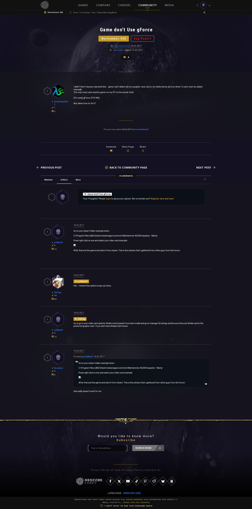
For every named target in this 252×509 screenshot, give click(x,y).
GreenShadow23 (122, 46)
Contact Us (153, 470)
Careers (124, 5)
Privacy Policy (133, 470)
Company (103, 5)
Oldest (64, 179)
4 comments (126, 175)
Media (169, 5)
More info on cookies (136, 502)
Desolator (119, 50)
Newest (48, 179)
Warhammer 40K (114, 38)
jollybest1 (88, 356)
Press (95, 470)
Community (147, 5)
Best (78, 179)
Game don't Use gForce (99, 194)
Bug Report (143, 38)
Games (83, 5)
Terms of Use (110, 470)
